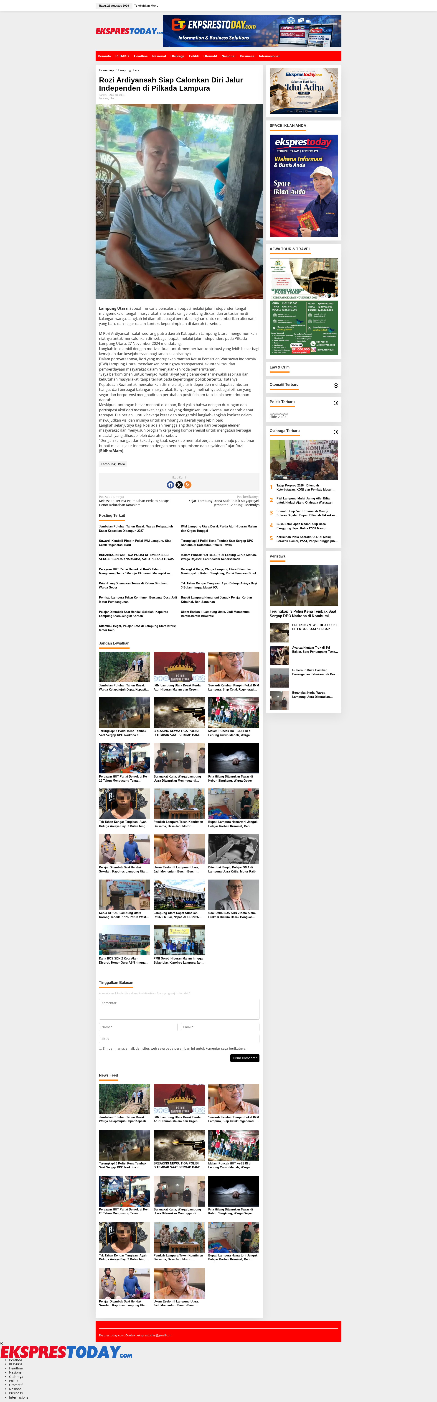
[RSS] (187, 485)
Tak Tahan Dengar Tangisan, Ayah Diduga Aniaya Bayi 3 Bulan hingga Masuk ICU (219, 585)
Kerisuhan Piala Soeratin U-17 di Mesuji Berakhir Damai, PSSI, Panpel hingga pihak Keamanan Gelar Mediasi (307, 539)
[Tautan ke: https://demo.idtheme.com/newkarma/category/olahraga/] (336, 432)
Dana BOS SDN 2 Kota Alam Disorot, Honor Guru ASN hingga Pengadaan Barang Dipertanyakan (123, 961)
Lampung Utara (107, 98)
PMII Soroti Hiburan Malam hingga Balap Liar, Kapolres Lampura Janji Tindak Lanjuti (178, 961)
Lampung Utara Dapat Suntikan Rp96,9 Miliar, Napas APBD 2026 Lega (176, 915)
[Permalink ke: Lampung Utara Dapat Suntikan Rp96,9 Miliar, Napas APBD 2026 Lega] (179, 894)
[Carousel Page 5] (286, 413)
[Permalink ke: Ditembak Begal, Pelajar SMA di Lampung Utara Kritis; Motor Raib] (233, 849)
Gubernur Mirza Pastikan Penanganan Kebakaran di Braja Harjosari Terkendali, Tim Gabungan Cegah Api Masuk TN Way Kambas (314, 673)
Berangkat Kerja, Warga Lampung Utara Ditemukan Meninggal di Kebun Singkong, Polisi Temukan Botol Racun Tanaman (218, 572)
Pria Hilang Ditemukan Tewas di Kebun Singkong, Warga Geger (134, 585)
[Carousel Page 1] (271, 413)
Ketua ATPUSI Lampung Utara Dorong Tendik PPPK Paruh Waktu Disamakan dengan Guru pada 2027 (124, 915)
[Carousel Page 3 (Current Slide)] (279, 413)
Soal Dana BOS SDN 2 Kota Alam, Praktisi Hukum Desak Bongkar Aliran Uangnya (232, 915)
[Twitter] (179, 485)
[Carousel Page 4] (282, 413)
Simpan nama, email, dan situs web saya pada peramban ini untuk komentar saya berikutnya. (174, 1048)
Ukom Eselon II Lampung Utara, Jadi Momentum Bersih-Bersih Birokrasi (215, 614)
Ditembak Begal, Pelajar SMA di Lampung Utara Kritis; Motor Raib (137, 628)
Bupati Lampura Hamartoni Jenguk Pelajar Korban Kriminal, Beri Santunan (216, 599)
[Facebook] (170, 485)
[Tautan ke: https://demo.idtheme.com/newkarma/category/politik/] (336, 403)
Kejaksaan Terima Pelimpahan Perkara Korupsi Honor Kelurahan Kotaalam (134, 501)
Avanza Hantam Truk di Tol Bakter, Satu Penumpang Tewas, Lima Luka (315, 650)
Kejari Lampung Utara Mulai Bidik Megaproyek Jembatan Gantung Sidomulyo (223, 501)
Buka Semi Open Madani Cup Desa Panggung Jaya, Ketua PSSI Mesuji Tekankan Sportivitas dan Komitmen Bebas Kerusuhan (307, 526)
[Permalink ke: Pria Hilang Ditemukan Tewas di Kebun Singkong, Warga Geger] (233, 758)
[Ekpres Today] (129, 30)
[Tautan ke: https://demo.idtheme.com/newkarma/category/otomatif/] (336, 385)
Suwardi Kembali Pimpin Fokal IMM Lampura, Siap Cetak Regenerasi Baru (135, 543)
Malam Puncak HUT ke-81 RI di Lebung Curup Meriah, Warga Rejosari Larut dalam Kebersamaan (219, 557)
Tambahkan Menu (146, 6)
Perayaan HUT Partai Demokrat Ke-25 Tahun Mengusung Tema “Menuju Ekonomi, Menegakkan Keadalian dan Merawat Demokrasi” (134, 572)
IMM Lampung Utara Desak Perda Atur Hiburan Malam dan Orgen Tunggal (219, 528)
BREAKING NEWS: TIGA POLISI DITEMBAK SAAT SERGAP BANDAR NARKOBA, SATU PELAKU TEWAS (136, 557)
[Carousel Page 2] (275, 413)
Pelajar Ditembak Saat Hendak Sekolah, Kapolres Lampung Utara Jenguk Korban (133, 614)
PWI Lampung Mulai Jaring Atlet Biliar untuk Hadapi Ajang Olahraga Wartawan (305, 500)
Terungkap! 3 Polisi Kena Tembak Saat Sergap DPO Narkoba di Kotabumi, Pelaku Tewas (217, 543)
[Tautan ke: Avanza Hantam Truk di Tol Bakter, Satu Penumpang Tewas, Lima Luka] (279, 655)
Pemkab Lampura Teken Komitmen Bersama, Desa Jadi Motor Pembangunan (138, 599)
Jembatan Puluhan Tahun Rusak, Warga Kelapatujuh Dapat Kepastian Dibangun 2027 (136, 528)
